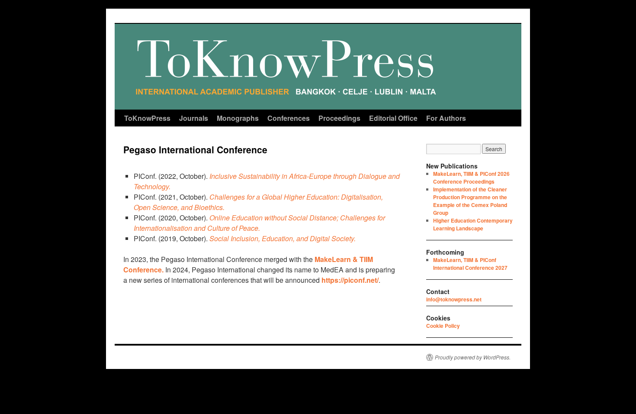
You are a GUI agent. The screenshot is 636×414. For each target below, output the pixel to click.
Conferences (288, 118)
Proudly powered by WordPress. (473, 357)
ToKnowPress (147, 118)
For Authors (446, 118)
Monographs (238, 118)
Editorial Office (393, 118)
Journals (193, 118)
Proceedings (339, 118)
